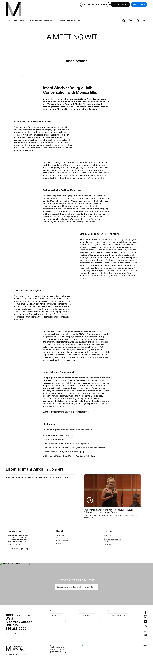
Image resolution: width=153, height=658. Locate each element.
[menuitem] (13, 9)
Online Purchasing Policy (57, 647)
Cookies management (56, 651)
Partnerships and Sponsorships (59, 653)
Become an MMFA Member (94, 4)
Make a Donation (120, 4)
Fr (144, 21)
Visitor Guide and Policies (57, 649)
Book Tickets (139, 4)
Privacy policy (53, 646)
